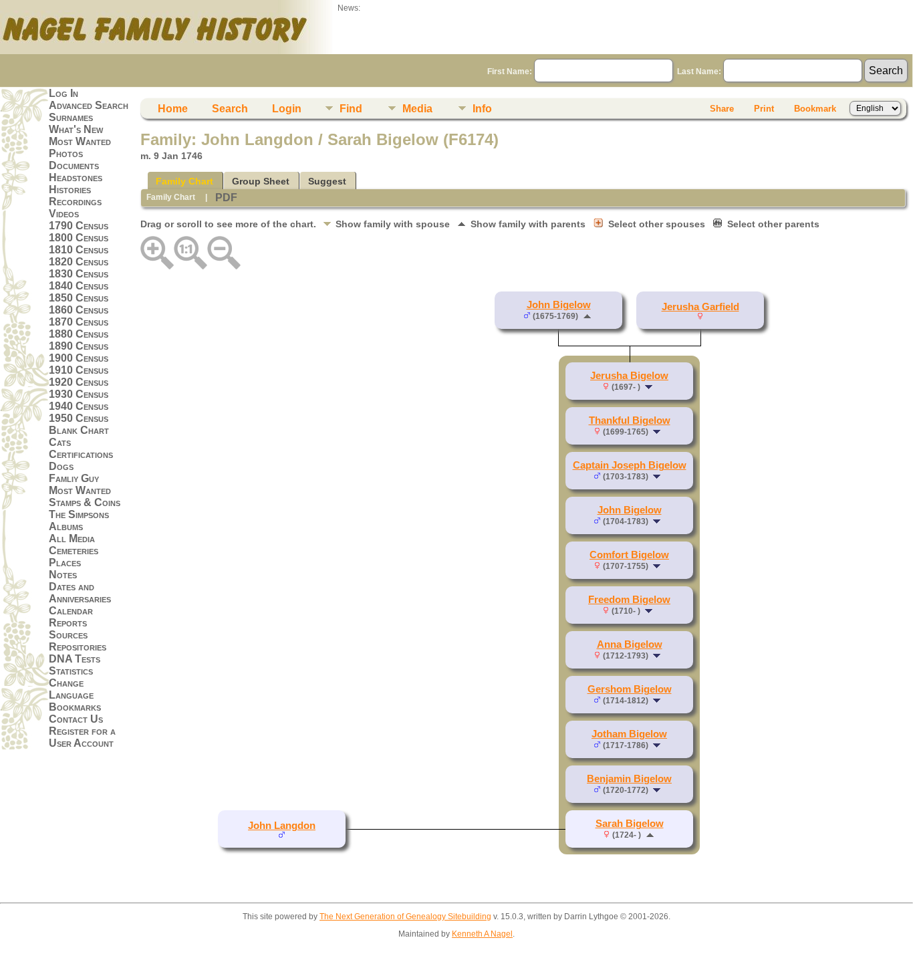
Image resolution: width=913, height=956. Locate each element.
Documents (74, 165)
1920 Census (78, 382)
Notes (63, 574)
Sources (68, 634)
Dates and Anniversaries (80, 592)
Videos (64, 213)
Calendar (71, 610)
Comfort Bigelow (629, 555)
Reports (68, 622)
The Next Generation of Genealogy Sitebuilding (405, 916)
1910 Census (78, 370)
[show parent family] (587, 315)
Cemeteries (73, 550)
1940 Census (78, 406)
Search (230, 108)
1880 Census (78, 334)
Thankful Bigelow (629, 420)
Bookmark (815, 109)
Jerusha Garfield (700, 307)
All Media (72, 538)
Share (722, 109)
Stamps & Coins (84, 502)
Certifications (81, 454)
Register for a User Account (82, 737)
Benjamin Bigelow (629, 778)
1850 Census (78, 298)
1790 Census (78, 225)
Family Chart (184, 181)
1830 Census (78, 273)
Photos (66, 153)
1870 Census (78, 322)
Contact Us (76, 719)
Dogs (61, 466)
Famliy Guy (74, 478)
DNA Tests (74, 659)
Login (286, 108)
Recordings (75, 201)
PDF (226, 197)
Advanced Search (88, 105)
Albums (66, 526)
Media (417, 108)
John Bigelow (559, 305)
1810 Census (78, 249)
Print (764, 109)
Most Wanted (80, 141)
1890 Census (78, 346)
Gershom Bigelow (630, 689)
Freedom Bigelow (629, 599)
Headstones (75, 177)
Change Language (71, 689)
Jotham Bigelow (629, 734)
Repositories (77, 646)
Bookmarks (75, 707)
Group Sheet (260, 181)
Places (65, 562)
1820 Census (78, 261)
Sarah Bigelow (630, 823)
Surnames (71, 117)
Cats (60, 442)
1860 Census (78, 310)
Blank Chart (79, 430)
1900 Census (78, 358)
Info (482, 108)
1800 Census (78, 237)
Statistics (71, 671)
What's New (76, 129)
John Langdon (281, 825)
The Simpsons (79, 514)
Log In (63, 93)
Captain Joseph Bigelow (629, 465)
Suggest (327, 181)
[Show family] (650, 386)
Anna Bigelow (629, 644)
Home (173, 108)
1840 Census (78, 285)
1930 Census (78, 394)
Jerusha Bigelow (629, 375)
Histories (70, 189)
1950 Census (78, 418)
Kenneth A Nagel (482, 934)
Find (351, 108)
